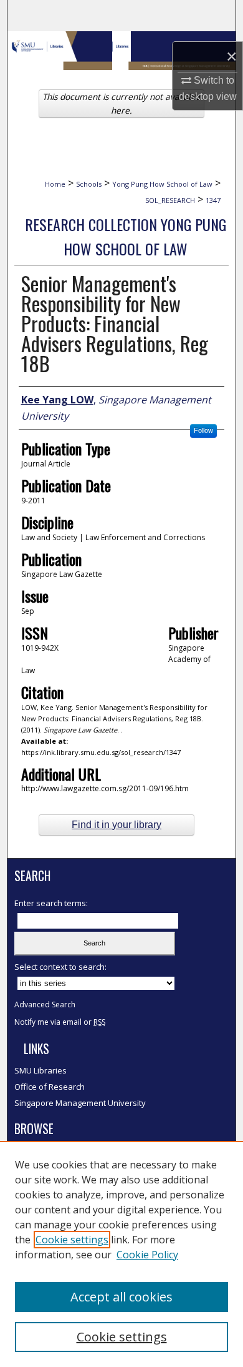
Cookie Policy (147, 1254)
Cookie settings (72, 1239)
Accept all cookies (121, 1296)
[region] (121, 1254)
